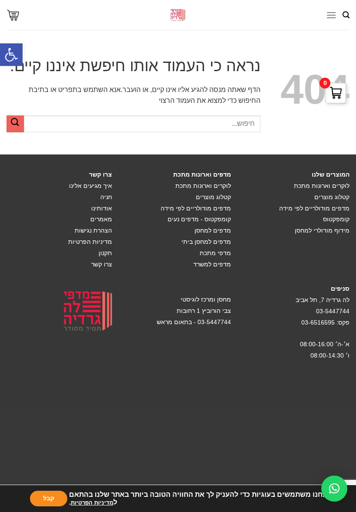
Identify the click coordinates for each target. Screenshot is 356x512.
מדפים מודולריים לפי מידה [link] (314, 208)
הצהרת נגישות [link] (93, 230)
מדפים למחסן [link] (212, 230)
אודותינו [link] (101, 208)
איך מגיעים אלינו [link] (90, 185)
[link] (11, 54)
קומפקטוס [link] (336, 219)
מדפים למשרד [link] (212, 264)
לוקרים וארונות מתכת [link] (321, 185)
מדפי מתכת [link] (215, 252)
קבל (48, 498)
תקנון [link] (105, 252)
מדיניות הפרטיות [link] (90, 241)
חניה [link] (106, 197)
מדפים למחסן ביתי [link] (206, 241)
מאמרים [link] (101, 219)
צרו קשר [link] (101, 264)
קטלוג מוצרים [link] (331, 197)
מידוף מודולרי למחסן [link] (322, 230)
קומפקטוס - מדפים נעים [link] (199, 219)
